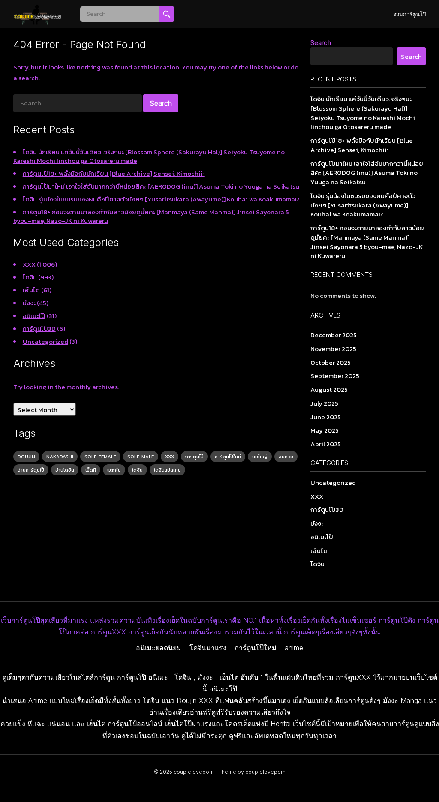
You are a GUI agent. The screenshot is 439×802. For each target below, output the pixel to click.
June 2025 (325, 417)
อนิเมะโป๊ (34, 316)
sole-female (100, 456)
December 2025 (333, 335)
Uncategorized (45, 341)
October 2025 (330, 362)
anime (294, 647)
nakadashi (59, 456)
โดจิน (30, 277)
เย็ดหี (90, 469)
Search (320, 43)
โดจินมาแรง (207, 647)
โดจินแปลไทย (167, 469)
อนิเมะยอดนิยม (158, 647)
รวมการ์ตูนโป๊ (409, 14)
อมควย (286, 456)
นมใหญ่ (260, 456)
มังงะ (29, 303)
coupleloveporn (194, 772)
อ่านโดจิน (64, 469)
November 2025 (333, 349)
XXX (29, 264)
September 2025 (334, 376)
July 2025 (324, 403)
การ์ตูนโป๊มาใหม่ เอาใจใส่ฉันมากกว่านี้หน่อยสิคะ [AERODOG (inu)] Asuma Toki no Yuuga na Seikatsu (161, 186)
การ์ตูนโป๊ (194, 456)
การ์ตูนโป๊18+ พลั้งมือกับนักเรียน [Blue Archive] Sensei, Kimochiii (114, 173)
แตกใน (114, 469)
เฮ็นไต (31, 290)
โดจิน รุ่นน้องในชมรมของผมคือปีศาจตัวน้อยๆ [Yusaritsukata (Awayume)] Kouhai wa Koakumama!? (161, 199)
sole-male (140, 456)
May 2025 (324, 430)
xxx (169, 456)
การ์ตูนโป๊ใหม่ (228, 456)
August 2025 (329, 389)
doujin (26, 456)
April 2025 (325, 444)
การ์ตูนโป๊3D (39, 328)
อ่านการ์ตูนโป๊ (31, 469)
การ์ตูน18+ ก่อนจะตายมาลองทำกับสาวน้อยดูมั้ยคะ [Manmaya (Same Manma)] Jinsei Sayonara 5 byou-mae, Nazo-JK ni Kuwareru (151, 216)
